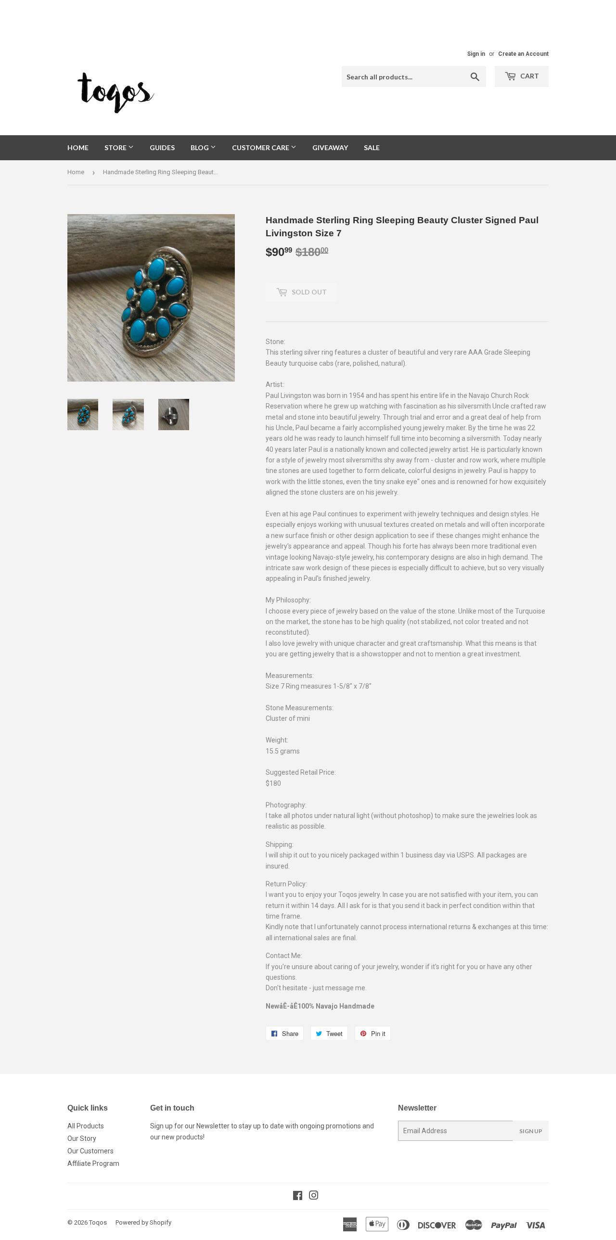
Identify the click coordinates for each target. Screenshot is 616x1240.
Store (116, 147)
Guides (162, 147)
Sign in (476, 54)
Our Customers (90, 1151)
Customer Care (261, 147)
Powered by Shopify (143, 1222)
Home (78, 147)
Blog (200, 147)
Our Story (81, 1138)
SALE (372, 147)
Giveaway (330, 147)
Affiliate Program (93, 1163)
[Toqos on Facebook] (298, 1197)
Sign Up (530, 1131)
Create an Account (523, 54)
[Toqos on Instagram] (314, 1197)
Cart (529, 76)
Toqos (98, 1222)
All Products (85, 1126)
